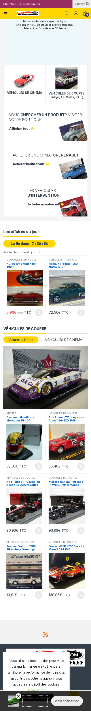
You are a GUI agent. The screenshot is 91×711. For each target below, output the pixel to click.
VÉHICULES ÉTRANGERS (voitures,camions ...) (21, 261)
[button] (87, 4)
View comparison (67, 701)
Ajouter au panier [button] (37, 312)
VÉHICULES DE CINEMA (63, 340)
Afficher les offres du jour (19, 252)
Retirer (18, 696)
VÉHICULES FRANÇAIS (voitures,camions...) (62, 261)
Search (66, 13)
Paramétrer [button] (36, 690)
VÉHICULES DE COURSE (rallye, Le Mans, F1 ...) (63, 414)
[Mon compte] (76, 13)
